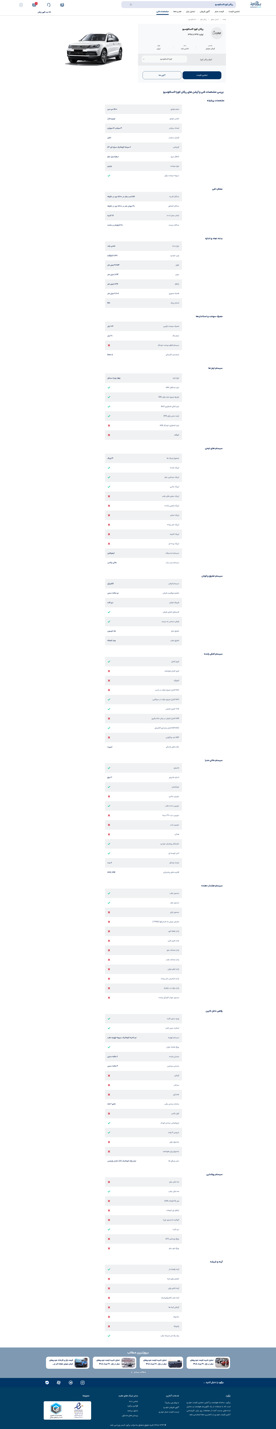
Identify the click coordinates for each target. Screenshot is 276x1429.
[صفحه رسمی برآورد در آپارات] (58, 1382)
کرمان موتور (214, 19)
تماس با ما (133, 1401)
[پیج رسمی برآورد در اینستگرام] (82, 1382)
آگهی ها (162, 75)
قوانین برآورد (132, 1406)
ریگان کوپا (203, 19)
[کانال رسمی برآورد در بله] (47, 1382)
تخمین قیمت (234, 11)
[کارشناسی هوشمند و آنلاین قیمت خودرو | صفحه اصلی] (256, 4)
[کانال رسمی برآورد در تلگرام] (70, 1382)
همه (224, 19)
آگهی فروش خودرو (171, 1407)
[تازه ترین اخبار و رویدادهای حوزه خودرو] (62, 5)
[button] (36, 5)
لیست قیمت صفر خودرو (169, 1412)
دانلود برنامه (133, 1410)
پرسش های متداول (130, 1415)
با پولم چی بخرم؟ (172, 1402)
